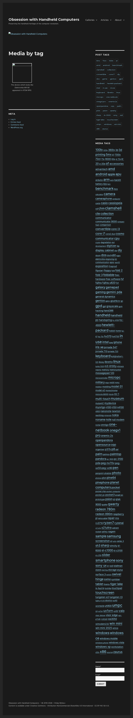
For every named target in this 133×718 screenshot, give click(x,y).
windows (107, 124)
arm (106, 179)
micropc (100, 97)
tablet (99, 584)
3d (116, 150)
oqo (112, 106)
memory (105, 370)
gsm (120, 306)
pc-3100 (118, 458)
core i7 (112, 74)
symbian (115, 579)
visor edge (112, 615)
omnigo (105, 424)
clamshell (100, 70)
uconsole (99, 606)
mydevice (110, 403)
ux (96, 611)
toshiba (108, 588)
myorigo (100, 407)
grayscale (112, 306)
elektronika (100, 259)
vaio (121, 610)
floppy (107, 270)
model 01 (117, 386)
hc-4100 (115, 320)
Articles (104, 20)
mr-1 (116, 394)
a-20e (102, 163)
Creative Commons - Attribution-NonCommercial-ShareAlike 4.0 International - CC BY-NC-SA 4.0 (69, 706)
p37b (108, 449)
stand (98, 569)
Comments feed (17, 125)
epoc (112, 262)
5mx (98, 61)
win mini (117, 124)
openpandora (102, 106)
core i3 (115, 229)
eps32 (117, 262)
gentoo (113, 79)
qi (114, 499)
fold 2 (119, 270)
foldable (108, 274)
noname (100, 419)
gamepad (112, 287)
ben (109, 184)
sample (100, 536)
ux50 (116, 611)
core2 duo (110, 234)
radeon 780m (105, 509)
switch (109, 575)
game (104, 79)
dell (113, 242)
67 (113, 155)
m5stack (120, 366)
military (100, 382)
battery (99, 184)
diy (118, 74)
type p (98, 600)
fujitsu (98, 282)
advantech (101, 169)
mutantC (99, 403)
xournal (110, 652)
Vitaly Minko (59, 703)
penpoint (99, 473)
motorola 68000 (101, 394)
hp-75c (101, 336)
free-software (113, 279)
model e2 (100, 390)
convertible (101, 74)
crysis (97, 242)
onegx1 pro (101, 101)
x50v (97, 652)
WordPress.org (17, 127)
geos (107, 301)
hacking (99, 310)
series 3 (120, 541)
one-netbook (112, 97)
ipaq (111, 342)
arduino (99, 180)
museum (117, 398)
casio (104, 203)
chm (101, 208)
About (118, 20)
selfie (114, 541)
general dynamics (105, 296)
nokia (115, 415)
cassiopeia (115, 203)
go (122, 301)
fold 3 (99, 274)
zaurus (105, 129)
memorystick (115, 370)
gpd (121, 79)
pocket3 (110, 494)
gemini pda (114, 292)
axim (112, 180)
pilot (98, 111)
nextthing (99, 415)
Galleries (89, 20)
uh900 (108, 605)
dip (118, 246)
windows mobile (109, 638)
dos (97, 79)
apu (118, 174)
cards (97, 203)
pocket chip (100, 491)
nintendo (107, 415)
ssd (121, 115)
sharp (98, 115)
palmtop (115, 454)
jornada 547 (110, 347)
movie (111, 394)
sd (111, 541)
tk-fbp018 (99, 588)
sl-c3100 (118, 550)
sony (115, 115)
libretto (110, 92)
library (101, 362)
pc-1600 (110, 459)
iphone (118, 342)
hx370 (107, 336)
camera (109, 194)
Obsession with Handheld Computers (44, 19)
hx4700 (115, 336)
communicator (103, 217)
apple (111, 174)
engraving (109, 259)
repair (111, 518)
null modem (118, 419)
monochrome (111, 390)
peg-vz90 (106, 468)
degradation (106, 242)
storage (112, 569)
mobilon (98, 387)
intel (98, 88)
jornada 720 (113, 351)
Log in (13, 119)
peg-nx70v (107, 463)
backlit (117, 180)
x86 (97, 129)
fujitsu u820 (108, 282)
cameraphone (103, 198)
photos (98, 478)
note (108, 419)
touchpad (117, 588)
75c (103, 159)
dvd (109, 255)
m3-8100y (111, 366)
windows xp (103, 646)
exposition (101, 266)
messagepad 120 (104, 373)
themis (107, 584)
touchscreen (112, 120)
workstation (117, 647)
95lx (113, 159)
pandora (100, 458)
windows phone (101, 643)
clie (97, 213)
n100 (108, 407)
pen (115, 468)
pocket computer (113, 491)
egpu (118, 255)
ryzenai (119, 523)
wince (115, 628)
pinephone (102, 482)
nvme (97, 425)
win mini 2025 (103, 627)
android (106, 65)
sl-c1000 (107, 115)
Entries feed (16, 122)
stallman (118, 565)
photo (116, 473)
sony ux (101, 565)
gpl (104, 306)
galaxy (100, 287)
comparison (105, 225)
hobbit (112, 330)
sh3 (97, 545)
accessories (117, 163)
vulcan (104, 619)
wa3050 (112, 619)
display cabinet (104, 250)
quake (104, 504)
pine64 (111, 477)
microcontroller (101, 378)
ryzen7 (108, 523)
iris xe (112, 88)
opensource (103, 444)
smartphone (105, 560)
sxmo (107, 579)
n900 (97, 411)
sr (108, 565)
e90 (113, 255)
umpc (98, 124)
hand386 (108, 310)
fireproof (113, 266)
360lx (111, 149)
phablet (108, 473)
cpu (116, 238)
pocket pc (100, 495)
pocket (115, 487)
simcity (113, 545)
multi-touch (102, 398)
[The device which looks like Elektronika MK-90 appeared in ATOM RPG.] (22, 73)
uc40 (115, 600)
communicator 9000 (106, 221)
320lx (105, 150)
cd (96, 208)
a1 (117, 61)
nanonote (106, 411)
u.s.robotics (106, 600)
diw (115, 250)
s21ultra (107, 527)
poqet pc (119, 495)
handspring (105, 319)
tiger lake (100, 120)
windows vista (116, 642)
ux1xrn (108, 611)
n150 (114, 407)
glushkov (115, 300)
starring (104, 570)
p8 (113, 449)
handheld (100, 83)
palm (119, 106)
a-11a (118, 159)
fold (113, 270)
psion (105, 111)
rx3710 (99, 523)
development (100, 246)
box (116, 189)
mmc (117, 382)
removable (102, 518)
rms (117, 518)
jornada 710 (101, 351)
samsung (114, 536)
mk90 (112, 382)
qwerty (113, 111)
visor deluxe (100, 615)
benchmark (117, 65)
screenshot (102, 540)
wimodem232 (102, 624)
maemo (98, 370)
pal (117, 449)
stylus (120, 569)
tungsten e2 (102, 597)
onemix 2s (112, 101)
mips (107, 382)
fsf (122, 279)
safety (105, 531)
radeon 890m (104, 514)
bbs (105, 184)
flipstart (99, 270)
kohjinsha (116, 356)
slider (106, 555)
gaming (100, 292)
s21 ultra (98, 528)
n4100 (120, 407)
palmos (106, 454)
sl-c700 (98, 555)
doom (98, 255)
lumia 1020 (99, 366)
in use (105, 88)
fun (117, 283)
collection (111, 70)
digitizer (111, 245)
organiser (99, 449)
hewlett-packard (114, 83)
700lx (118, 154)
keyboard (100, 92)
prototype (100, 499)
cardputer (116, 199)
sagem (111, 531)
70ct (104, 61)
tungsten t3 (115, 597)
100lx (111, 61)
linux (118, 92)
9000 (108, 159)
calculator (99, 194)
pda (97, 463)
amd (98, 65)
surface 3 (100, 574)
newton (116, 411)
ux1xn (100, 611)
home (118, 330)
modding (106, 386)
